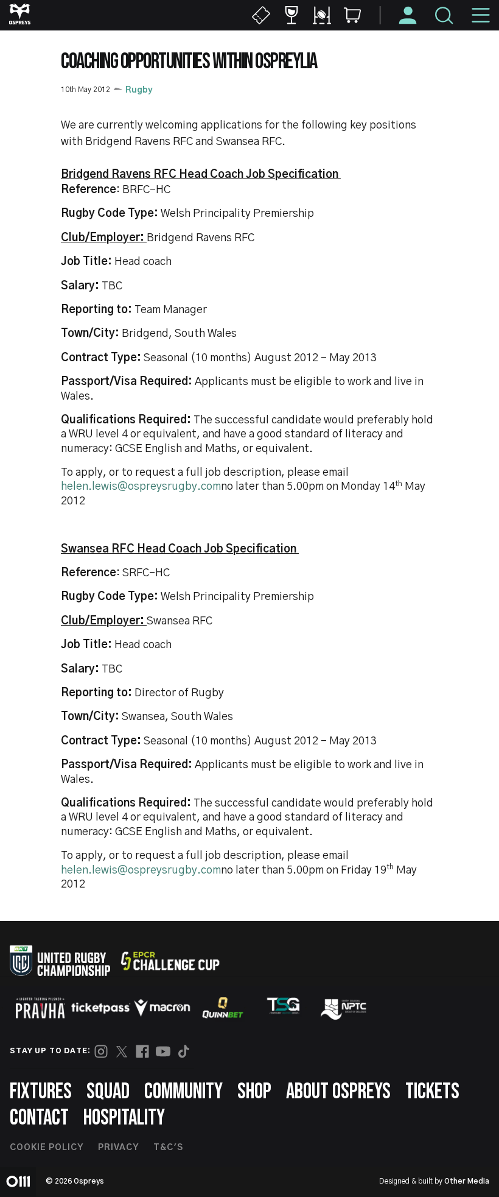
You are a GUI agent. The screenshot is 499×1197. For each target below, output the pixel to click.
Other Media (466, 1181)
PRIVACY (118, 1147)
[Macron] (161, 1007)
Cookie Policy (46, 1147)
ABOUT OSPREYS (338, 1092)
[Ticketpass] (101, 1007)
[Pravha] (40, 1007)
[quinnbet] (222, 1007)
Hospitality (124, 1118)
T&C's (168, 1147)
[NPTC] (344, 1007)
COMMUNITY (183, 1092)
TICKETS (432, 1092)
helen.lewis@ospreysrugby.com (141, 486)
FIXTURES (41, 1092)
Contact (39, 1118)
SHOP (254, 1092)
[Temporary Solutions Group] (283, 1007)
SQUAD (108, 1092)
